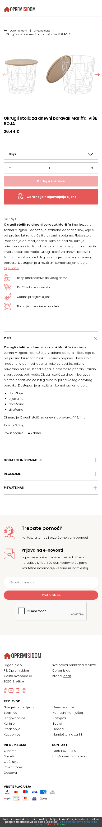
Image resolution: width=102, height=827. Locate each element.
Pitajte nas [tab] (14, 487)
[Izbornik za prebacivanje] (95, 9)
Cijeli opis (11, 268)
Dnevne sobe (63, 707)
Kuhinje (9, 723)
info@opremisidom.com (70, 756)
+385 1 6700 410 (64, 751)
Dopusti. (62, 824)
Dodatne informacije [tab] (23, 460)
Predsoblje (12, 729)
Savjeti (9, 756)
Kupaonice (12, 734)
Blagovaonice (14, 718)
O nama (10, 751)
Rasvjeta (59, 718)
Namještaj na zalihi (67, 734)
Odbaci (50, 824)
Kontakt (60, 745)
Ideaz (67, 676)
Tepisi (57, 723)
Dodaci (58, 729)
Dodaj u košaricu (51, 181)
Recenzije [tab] (12, 474)
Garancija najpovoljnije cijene (51, 197)
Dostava (10, 772)
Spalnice (10, 712)
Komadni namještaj (68, 712)
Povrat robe (13, 767)
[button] (97, 75)
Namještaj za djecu (19, 707)
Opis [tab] (7, 338)
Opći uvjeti (12, 761)
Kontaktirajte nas (34, 537)
